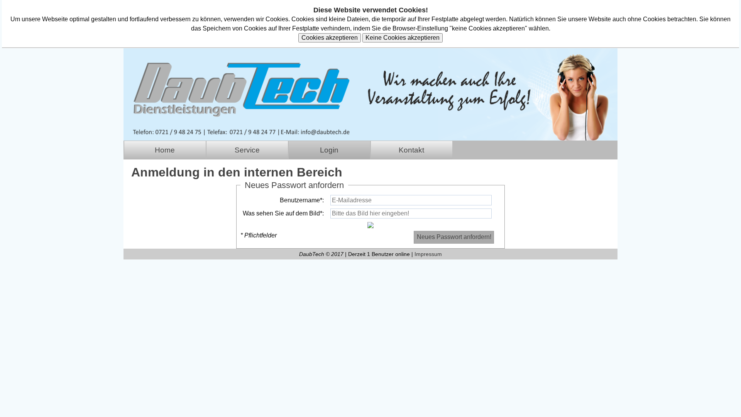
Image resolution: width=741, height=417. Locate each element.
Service (247, 150)
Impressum (428, 254)
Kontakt (411, 150)
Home (165, 150)
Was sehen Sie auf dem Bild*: (283, 213)
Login (329, 150)
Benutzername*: (302, 200)
